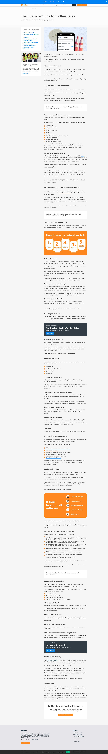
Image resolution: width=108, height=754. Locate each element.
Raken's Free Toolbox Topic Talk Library (55, 454)
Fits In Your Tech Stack (77, 738)
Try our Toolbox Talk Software (65, 714)
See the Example (50, 650)
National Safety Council (51, 450)
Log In (74, 5)
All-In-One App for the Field (78, 732)
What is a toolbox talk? (29, 32)
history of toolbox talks (51, 660)
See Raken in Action (82, 5)
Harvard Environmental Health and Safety (56, 456)
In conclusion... (27, 48)
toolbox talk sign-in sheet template (59, 353)
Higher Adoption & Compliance (78, 736)
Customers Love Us (76, 741)
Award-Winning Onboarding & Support (80, 739)
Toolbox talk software (28, 43)
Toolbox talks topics (28, 40)
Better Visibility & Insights (77, 734)
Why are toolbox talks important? (31, 34)
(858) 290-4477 (35, 739)
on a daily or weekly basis (65, 192)
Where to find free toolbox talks (31, 42)
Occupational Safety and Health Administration (59, 71)
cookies (42, 752)
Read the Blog (50, 333)
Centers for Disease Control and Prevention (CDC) (58, 449)
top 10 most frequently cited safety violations (70, 122)
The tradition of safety (28, 47)
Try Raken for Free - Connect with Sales (53, 1)
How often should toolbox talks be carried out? (31, 36)
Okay (68, 751)
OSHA (47, 447)
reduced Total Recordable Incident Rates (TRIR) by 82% (64, 201)
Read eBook (26, 73)
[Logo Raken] (24, 5)
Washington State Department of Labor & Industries (58, 452)
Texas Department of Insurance (53, 458)
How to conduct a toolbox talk (30, 39)
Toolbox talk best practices (29, 45)
